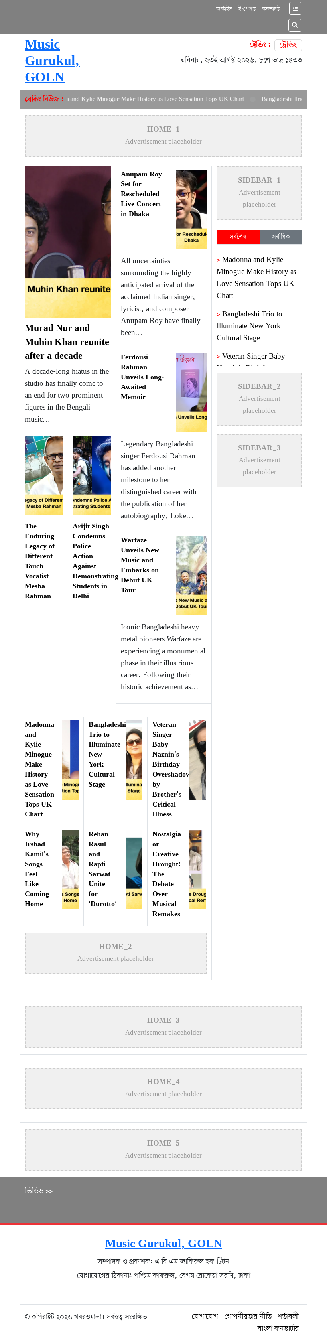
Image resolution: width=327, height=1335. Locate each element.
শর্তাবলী (288, 1317)
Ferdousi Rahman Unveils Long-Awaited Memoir (142, 378)
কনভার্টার (271, 9)
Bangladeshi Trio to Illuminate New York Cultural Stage (249, 326)
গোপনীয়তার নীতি (248, 1317)
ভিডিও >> (39, 1191)
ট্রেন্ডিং (288, 45)
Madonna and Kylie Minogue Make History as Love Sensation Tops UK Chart (128, 99)
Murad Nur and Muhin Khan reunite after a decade (67, 342)
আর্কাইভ (224, 9)
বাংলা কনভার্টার (278, 1329)
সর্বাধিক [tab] (281, 237)
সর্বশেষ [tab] (238, 237)
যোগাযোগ (205, 1317)
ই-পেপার (247, 9)
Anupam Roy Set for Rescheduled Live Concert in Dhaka (141, 195)
